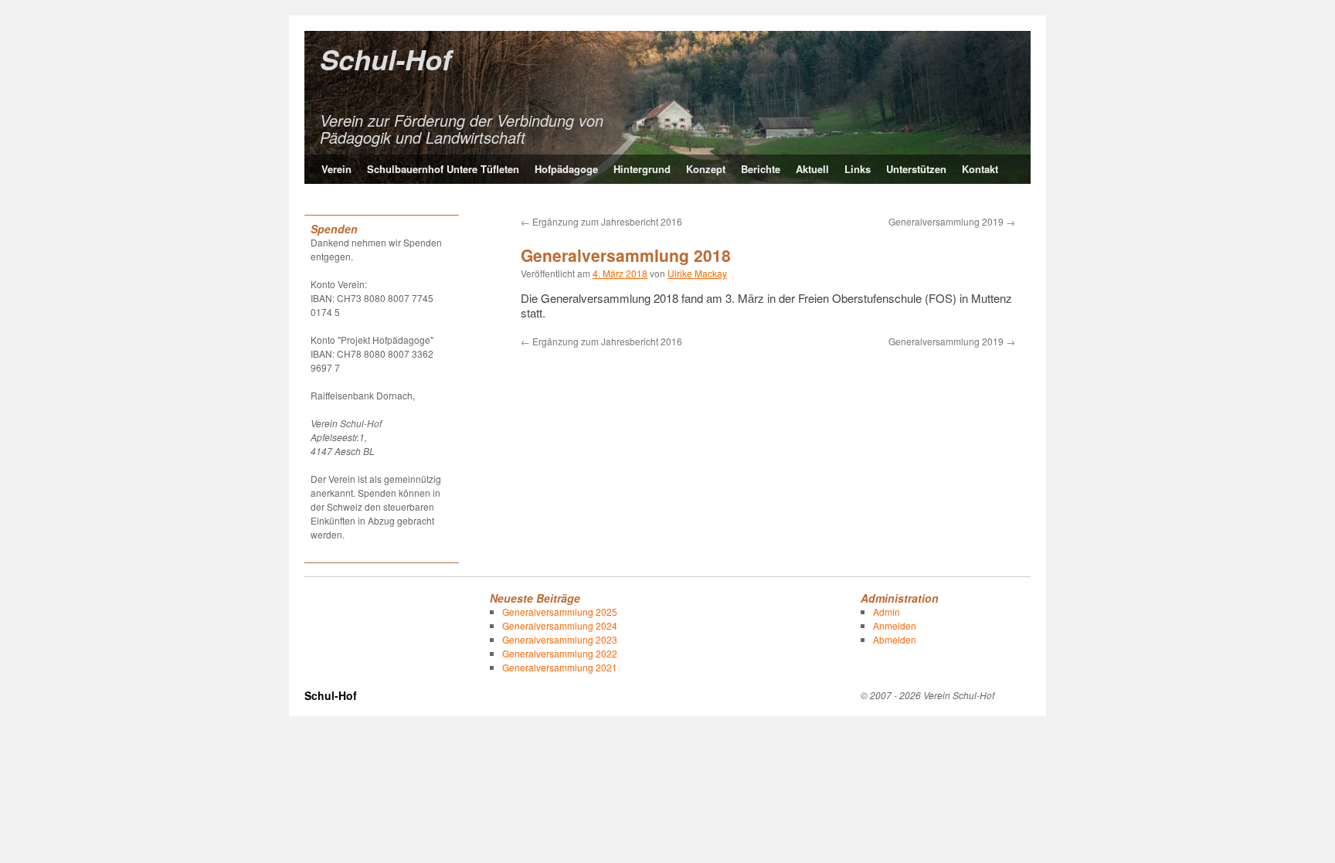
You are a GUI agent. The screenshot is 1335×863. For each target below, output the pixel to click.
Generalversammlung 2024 (559, 625)
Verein (336, 168)
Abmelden (894, 639)
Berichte (760, 168)
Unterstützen (916, 168)
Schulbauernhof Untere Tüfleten (443, 168)
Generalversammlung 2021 (559, 667)
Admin (886, 611)
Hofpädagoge (566, 168)
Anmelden (894, 625)
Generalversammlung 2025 (559, 611)
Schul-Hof (385, 59)
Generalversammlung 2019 (951, 221)
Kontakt (980, 168)
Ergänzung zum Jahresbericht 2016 (601, 221)
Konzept (705, 168)
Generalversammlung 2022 (559, 653)
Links (857, 168)
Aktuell (812, 168)
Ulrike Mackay (697, 273)
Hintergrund (642, 168)
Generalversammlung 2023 (559, 639)
